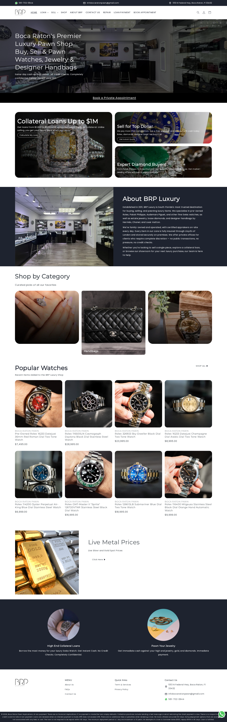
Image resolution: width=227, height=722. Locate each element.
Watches (156, 351)
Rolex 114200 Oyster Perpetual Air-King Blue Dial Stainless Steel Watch (38, 506)
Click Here (97, 559)
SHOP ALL (201, 365)
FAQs (67, 689)
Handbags (91, 351)
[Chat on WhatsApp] (222, 714)
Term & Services (123, 684)
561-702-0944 (176, 699)
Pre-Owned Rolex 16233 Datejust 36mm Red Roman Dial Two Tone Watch (36, 436)
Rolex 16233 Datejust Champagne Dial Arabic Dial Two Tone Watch (186, 435)
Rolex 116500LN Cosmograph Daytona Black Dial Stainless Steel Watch (86, 436)
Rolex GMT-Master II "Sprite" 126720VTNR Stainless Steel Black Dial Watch (86, 507)
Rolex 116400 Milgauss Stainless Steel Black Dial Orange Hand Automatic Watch (188, 507)
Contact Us (70, 694)
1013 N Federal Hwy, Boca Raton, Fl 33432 (187, 686)
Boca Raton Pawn (15, 714)
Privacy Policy (121, 689)
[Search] (198, 12)
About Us (69, 684)
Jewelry (22, 351)
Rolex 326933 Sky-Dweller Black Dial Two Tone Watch (138, 435)
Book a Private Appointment (114, 98)
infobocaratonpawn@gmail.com (186, 693)
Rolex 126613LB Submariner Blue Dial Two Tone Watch (138, 506)
